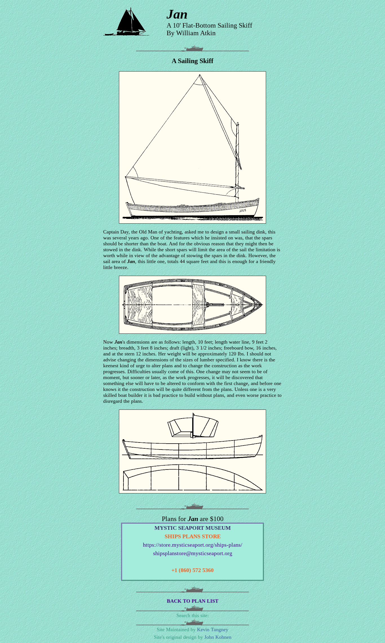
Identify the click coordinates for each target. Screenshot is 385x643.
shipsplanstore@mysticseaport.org (192, 553)
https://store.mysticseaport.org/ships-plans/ (192, 545)
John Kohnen (217, 637)
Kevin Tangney (212, 629)
